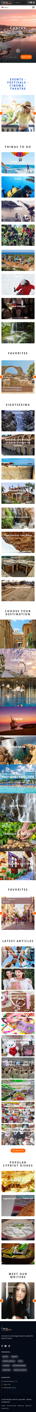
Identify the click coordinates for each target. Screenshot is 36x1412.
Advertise (21, 1405)
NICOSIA (5, 1356)
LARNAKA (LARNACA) (8, 1361)
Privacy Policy (11, 1405)
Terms (3, 1405)
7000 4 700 (6, 1384)
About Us (29, 1405)
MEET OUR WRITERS (18, 1275)
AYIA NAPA (6, 1365)
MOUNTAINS (6, 1370)
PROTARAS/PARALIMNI (19, 1365)
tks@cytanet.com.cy (10, 1388)
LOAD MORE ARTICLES (18, 1150)
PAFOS (20, 1361)
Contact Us (5, 1408)
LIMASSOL (14, 1356)
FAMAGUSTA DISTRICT (20, 1370)
